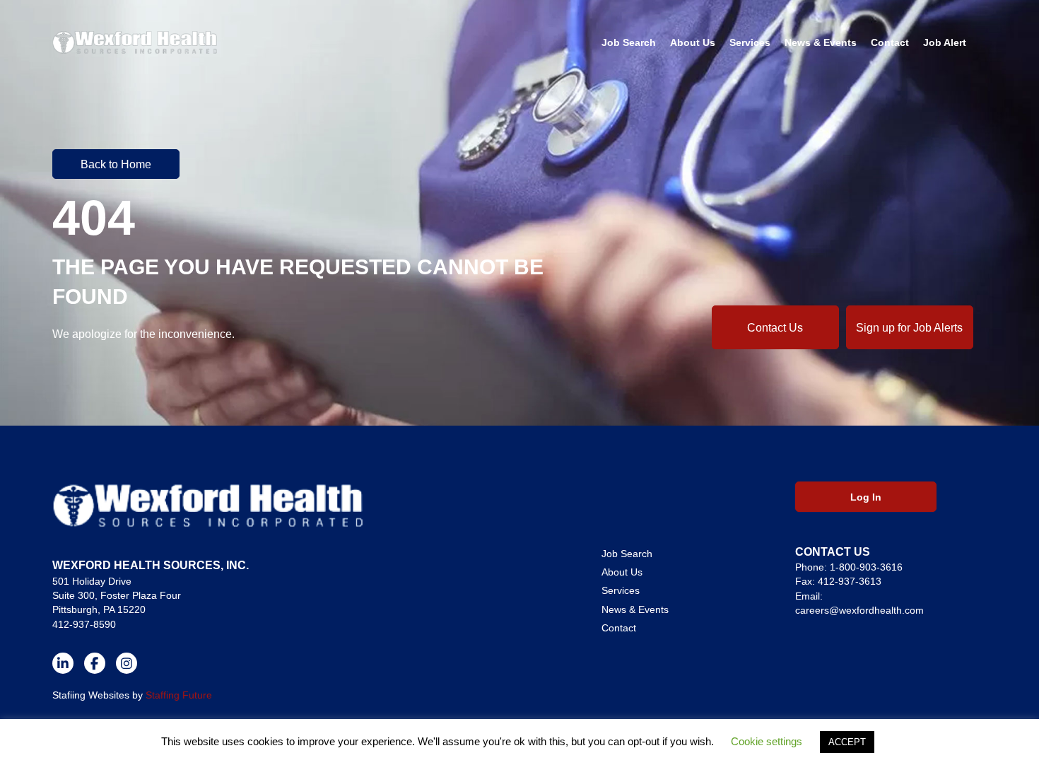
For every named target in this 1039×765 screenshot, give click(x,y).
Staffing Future (179, 695)
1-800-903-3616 (866, 567)
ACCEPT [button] (847, 742)
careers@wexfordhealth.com (859, 610)
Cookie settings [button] (766, 741)
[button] (116, 164)
